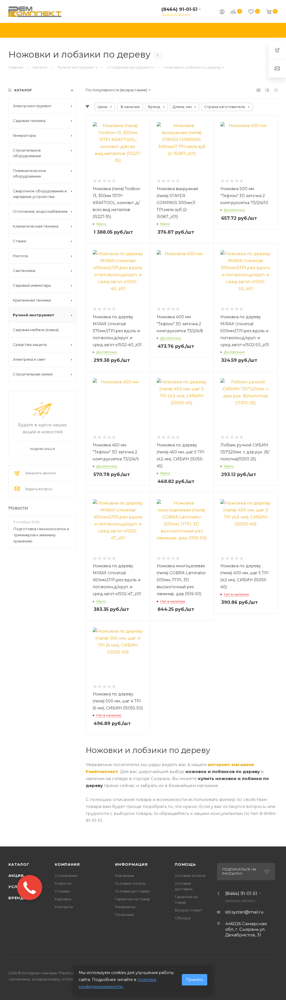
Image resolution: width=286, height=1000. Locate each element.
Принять (194, 979)
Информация (131, 864)
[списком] (267, 90)
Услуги (16, 886)
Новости (18, 508)
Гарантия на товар (132, 899)
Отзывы (62, 891)
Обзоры (182, 918)
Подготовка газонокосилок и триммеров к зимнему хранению (41, 535)
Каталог (18, 864)
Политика (124, 914)
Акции (16, 875)
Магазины (124, 875)
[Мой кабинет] (222, 12)
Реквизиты (125, 907)
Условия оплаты (130, 883)
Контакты (64, 907)
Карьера (63, 899)
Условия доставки (132, 891)
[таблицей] (276, 90)
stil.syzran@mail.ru (244, 912)
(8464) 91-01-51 (179, 9)
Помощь (185, 864)
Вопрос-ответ (188, 910)
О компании (66, 875)
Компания (67, 864)
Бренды (18, 898)
